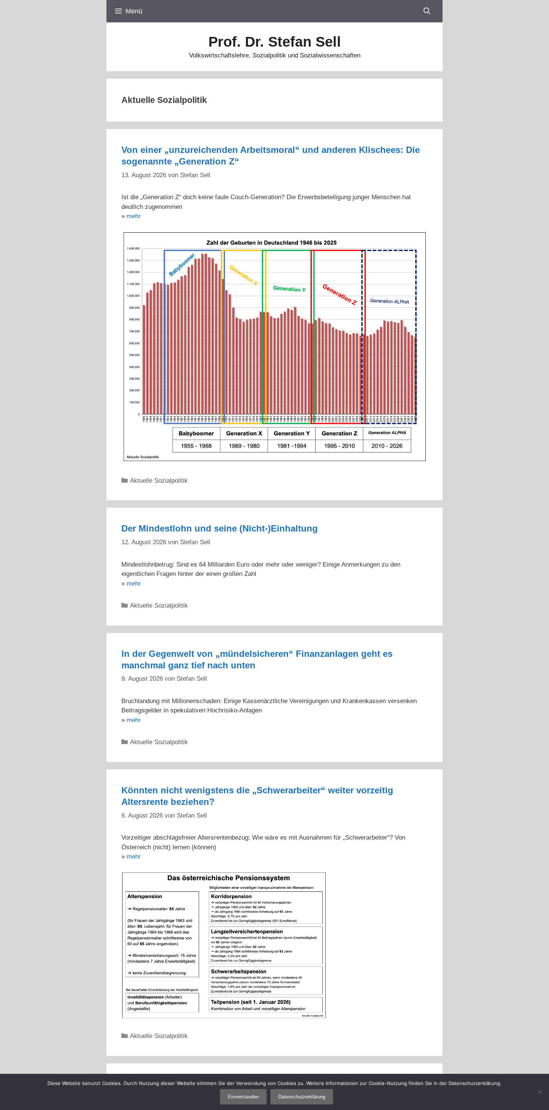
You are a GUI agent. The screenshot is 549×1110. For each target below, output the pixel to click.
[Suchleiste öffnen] (427, 11)
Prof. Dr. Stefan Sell (274, 42)
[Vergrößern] (317, 880)
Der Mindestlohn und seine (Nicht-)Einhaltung (219, 528)
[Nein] (539, 1091)
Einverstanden (243, 1097)
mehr (134, 216)
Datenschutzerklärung (301, 1097)
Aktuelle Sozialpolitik (159, 480)
